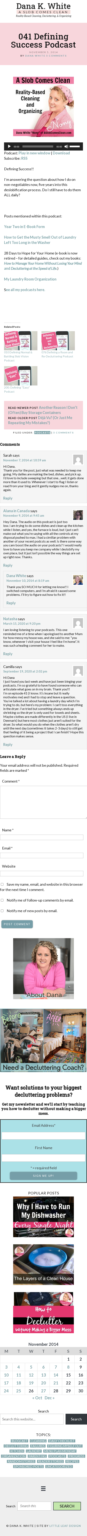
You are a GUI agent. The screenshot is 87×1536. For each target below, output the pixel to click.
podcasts (42, 432)
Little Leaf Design (65, 1525)
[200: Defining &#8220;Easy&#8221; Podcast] (20, 375)
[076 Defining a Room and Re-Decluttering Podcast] (58, 340)
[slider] (75, 146)
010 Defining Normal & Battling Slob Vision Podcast (18, 356)
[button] (67, 1506)
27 (43, 1390)
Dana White (16, 575)
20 (43, 1382)
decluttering (16, 1446)
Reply (8, 498)
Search (43, 1411)
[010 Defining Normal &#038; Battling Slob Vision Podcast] (20, 340)
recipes (72, 1461)
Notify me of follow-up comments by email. (40, 900)
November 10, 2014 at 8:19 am (27, 580)
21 (55, 1382)
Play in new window (34, 153)
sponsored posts (28, 1466)
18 (18, 1382)
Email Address (43, 1125)
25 (18, 1390)
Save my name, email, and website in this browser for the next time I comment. (41, 887)
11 (18, 1374)
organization (13, 1456)
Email (7, 848)
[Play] (9, 146)
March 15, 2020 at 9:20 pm (21, 623)
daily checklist (61, 1440)
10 (6, 1374)
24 (6, 1390)
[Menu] (43, 1488)
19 (31, 1382)
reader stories (50, 1461)
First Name (43, 1147)
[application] (43, 146)
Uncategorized (59, 1466)
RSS (24, 158)
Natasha (10, 619)
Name (8, 830)
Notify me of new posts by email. (32, 910)
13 (43, 1374)
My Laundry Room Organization (30, 279)
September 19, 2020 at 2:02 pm (25, 671)
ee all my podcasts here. (25, 289)
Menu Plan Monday (60, 1451)
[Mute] (66, 146)
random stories (21, 1461)
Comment (11, 781)
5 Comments (56, 55)
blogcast (19, 1440)
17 (6, 1382)
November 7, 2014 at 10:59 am (24, 460)
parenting (37, 1456)
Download (61, 153)
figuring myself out (65, 1446)
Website (9, 866)
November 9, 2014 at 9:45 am (23, 515)
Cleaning (38, 1440)
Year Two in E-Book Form (24, 226)
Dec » (50, 1397)
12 (31, 1374)
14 (55, 1374)
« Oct (37, 1397)
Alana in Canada (16, 511)
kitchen (16, 1451)
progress (76, 1456)
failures (38, 1446)
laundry (34, 1451)
